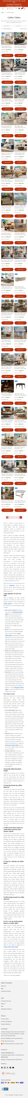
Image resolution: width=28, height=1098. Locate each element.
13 (18, 517)
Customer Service (6, 1001)
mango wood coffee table (11, 947)
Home (2, 12)
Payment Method (5, 1024)
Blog (2, 988)
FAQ (2, 1006)
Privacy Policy (5, 1019)
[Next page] (21, 517)
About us (3, 986)
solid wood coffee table (12, 745)
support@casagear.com (7, 1052)
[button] (2, 8)
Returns (3, 1003)
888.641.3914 (4, 1057)
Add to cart (7, 55)
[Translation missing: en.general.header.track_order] (19, 9)
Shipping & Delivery (6, 1009)
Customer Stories (6, 991)
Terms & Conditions (6, 1021)
